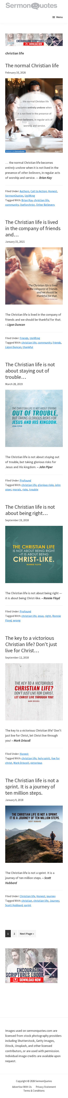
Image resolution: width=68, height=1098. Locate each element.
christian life (41, 200)
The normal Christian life (32, 65)
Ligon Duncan (13, 347)
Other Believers (45, 204)
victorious (36, 762)
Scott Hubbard (14, 905)
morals (17, 489)
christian (26, 900)
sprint (27, 905)
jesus (41, 616)
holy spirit (44, 758)
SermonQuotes (14, 195)
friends (57, 342)
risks (25, 489)
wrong (17, 620)
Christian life (27, 896)
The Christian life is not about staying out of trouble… (30, 370)
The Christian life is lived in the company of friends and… (33, 228)
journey (51, 896)
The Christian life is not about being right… (30, 509)
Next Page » (27, 934)
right (48, 616)
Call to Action (39, 191)
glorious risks (46, 485)
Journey (54, 900)
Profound (25, 480)
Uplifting (30, 195)
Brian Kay (27, 200)
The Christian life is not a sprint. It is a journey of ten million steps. (32, 786)
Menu (59, 17)
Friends (24, 338)
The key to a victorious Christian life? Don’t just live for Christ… (31, 644)
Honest (52, 191)
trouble (33, 489)
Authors (24, 191)
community (12, 204)
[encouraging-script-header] (34, 36)
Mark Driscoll (21, 762)
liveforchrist (27, 204)
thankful (28, 347)
